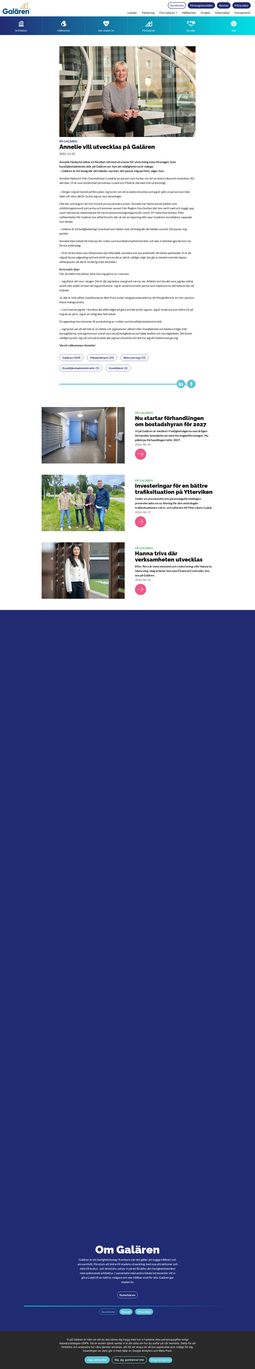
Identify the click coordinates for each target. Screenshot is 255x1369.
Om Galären (167, 12)
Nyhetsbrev (127, 1295)
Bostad (223, 5)
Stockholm (177, 5)
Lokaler (132, 12)
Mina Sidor (144, 1311)
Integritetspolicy (160, 1359)
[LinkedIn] (180, 385)
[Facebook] (190, 385)
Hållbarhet (189, 12)
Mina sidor (241, 5)
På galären (68, 141)
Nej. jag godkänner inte (129, 1359)
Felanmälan (222, 12)
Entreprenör (243, 12)
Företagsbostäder (201, 5)
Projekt (205, 12)
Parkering (148, 12)
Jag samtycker (97, 1359)
